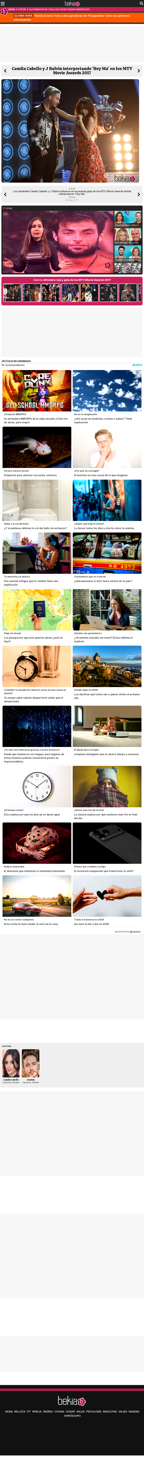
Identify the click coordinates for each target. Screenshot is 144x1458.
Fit (29, 1411)
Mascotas (110, 1411)
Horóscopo (72, 1416)
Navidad (134, 1411)
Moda (9, 1411)
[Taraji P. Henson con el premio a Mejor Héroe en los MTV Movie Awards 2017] (128, 293)
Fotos (22, 9)
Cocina (59, 1411)
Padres (48, 1411)
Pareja (37, 1411)
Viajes (122, 1411)
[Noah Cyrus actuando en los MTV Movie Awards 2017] (89, 293)
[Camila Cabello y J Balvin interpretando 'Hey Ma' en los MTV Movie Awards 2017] (31, 293)
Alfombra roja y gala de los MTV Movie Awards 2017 (59, 9)
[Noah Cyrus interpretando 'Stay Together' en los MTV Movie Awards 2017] (70, 293)
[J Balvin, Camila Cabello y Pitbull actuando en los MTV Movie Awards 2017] (51, 293)
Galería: (72, 279)
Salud (80, 1411)
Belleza (19, 1411)
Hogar (70, 1411)
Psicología (93, 1411)
